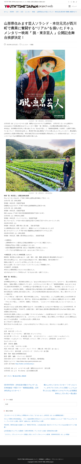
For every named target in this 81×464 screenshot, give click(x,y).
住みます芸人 (18, 376)
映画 (32, 44)
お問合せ (47, 459)
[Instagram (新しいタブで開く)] (71, 2)
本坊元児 (24, 376)
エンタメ (25, 44)
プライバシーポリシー (58, 459)
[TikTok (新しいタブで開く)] (76, 2)
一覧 (13, 376)
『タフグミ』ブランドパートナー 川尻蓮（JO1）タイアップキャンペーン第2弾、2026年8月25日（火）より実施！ (37, 434)
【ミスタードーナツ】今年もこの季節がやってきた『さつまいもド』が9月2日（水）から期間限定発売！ (34, 415)
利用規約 (41, 459)
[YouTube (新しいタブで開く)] (73, 2)
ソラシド (9, 376)
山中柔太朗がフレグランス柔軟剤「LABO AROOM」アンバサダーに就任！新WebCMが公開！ (31, 431)
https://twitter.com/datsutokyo (24, 364)
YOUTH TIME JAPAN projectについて (27, 459)
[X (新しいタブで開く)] (68, 2)
